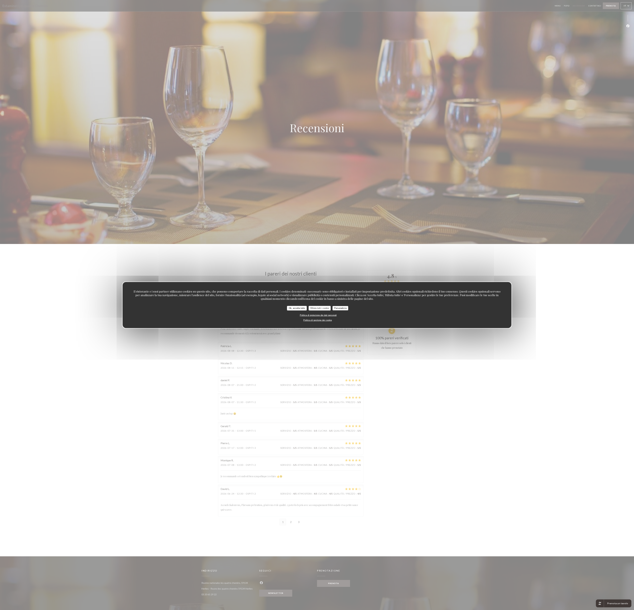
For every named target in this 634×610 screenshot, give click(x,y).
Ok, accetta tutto (297, 308)
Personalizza (340, 308)
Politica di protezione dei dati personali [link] (318, 315)
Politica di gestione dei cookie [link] (317, 320)
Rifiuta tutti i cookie (319, 308)
